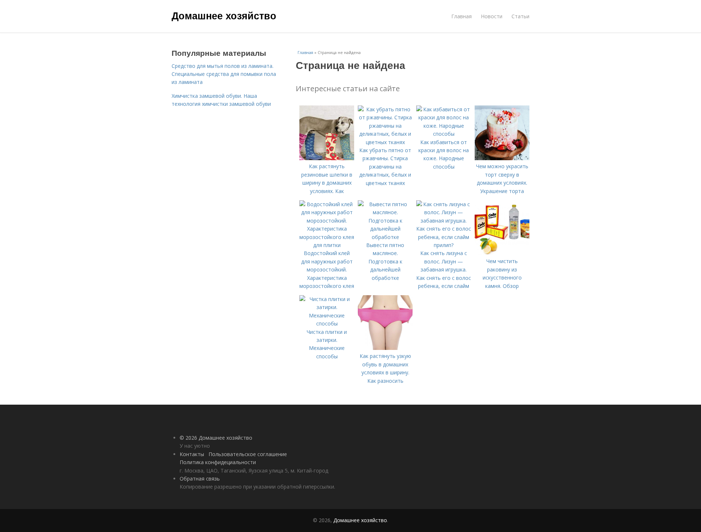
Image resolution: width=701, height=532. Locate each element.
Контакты (192, 454)
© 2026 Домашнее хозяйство (216, 437)
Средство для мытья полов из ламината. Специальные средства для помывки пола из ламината (224, 74)
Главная (461, 16)
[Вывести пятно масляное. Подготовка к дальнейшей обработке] (385, 237)
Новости (491, 16)
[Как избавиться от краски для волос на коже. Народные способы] (443, 133)
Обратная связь (200, 478)
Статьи (520, 16)
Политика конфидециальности (218, 462)
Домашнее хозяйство (224, 15)
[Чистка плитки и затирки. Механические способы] (326, 323)
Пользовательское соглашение (247, 454)
